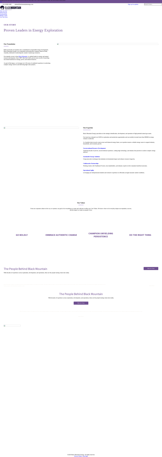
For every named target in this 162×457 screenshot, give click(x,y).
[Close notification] (1, 2)
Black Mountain (23, 56)
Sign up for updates (133, 4)
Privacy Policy (78, 456)
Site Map (85, 456)
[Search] (160, 4)
